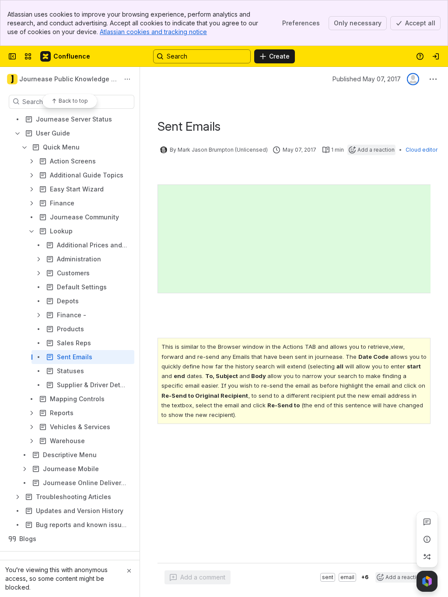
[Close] (129, 571)
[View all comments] (427, 522)
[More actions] (127, 79)
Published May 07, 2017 (366, 79)
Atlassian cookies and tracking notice (153, 31)
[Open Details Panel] (427, 539)
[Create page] (427, 557)
